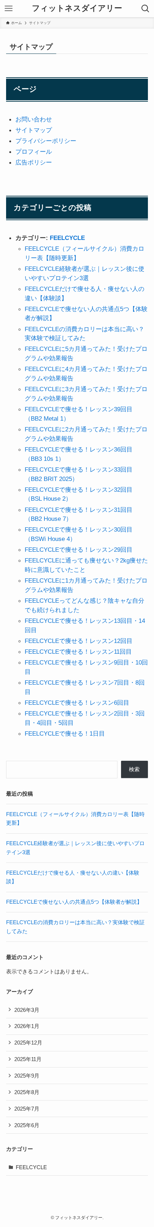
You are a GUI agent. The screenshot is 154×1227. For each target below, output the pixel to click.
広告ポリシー (33, 162)
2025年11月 (28, 1059)
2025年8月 (26, 1092)
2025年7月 (26, 1109)
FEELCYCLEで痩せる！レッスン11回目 (78, 651)
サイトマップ (33, 130)
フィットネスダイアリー (77, 9)
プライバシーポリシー (45, 140)
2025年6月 (26, 1125)
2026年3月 (26, 1010)
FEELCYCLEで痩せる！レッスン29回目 (79, 549)
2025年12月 (28, 1043)
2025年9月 (26, 1076)
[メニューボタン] (8, 8)
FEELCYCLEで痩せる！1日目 (65, 733)
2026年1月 (26, 1026)
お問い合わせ (33, 119)
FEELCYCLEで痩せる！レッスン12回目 (79, 640)
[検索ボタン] (145, 8)
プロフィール (33, 151)
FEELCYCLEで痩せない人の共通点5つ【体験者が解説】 (74, 902)
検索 (134, 769)
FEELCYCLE (67, 237)
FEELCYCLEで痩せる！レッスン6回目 (77, 702)
